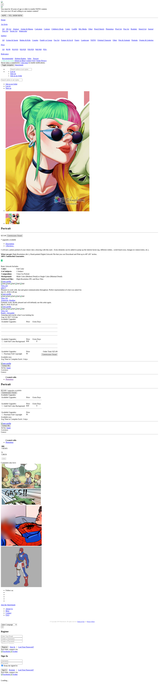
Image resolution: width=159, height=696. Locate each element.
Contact (28, 61)
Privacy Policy (91, 621)
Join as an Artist (16, 76)
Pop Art (126, 29)
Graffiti (74, 29)
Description (10, 244)
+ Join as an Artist (7, 61)
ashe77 (3, 288)
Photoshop (110, 29)
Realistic (134, 29)
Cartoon (47, 29)
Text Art (5, 31)
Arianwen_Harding (8, 300)
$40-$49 (38, 49)
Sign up (13, 74)
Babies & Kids (25, 40)
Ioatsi (9, 368)
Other (90, 29)
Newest (36, 59)
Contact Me (6, 366)
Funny (77, 40)
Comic (67, 29)
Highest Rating (20, 59)
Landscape (85, 40)
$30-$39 (31, 49)
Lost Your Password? (26, 647)
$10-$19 (15, 49)
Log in (12, 72)
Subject (3, 36)
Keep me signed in (10, 666)
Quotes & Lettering (146, 40)
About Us (9, 609)
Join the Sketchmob (8, 605)
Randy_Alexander (7, 313)
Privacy (44, 61)
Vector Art (13, 31)
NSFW (93, 40)
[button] (5, 651)
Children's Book (57, 29)
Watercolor (23, 31)
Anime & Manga (27, 29)
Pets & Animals (124, 40)
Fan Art (56, 40)
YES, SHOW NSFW (15, 15)
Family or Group (46, 40)
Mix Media (83, 29)
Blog (23, 61)
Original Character (104, 40)
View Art (4, 286)
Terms (38, 61)
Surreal (150, 29)
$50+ (45, 49)
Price (3, 45)
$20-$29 (23, 49)
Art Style (4, 24)
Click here (24, 63)
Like (3, 459)
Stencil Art (142, 29)
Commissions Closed (14, 236)
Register (12, 670)
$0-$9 (8, 49)
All (3, 29)
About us (17, 61)
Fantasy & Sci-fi (67, 40)
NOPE (4, 15)
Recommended (7, 59)
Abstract (16, 29)
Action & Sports (12, 40)
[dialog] (79, 10)
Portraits (135, 40)
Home (3, 20)
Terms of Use (80, 621)
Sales (29, 59)
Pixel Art (118, 29)
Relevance (5, 54)
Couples (35, 40)
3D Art (8, 29)
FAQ (34, 61)
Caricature (38, 29)
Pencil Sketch (99, 29)
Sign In (12, 647)
